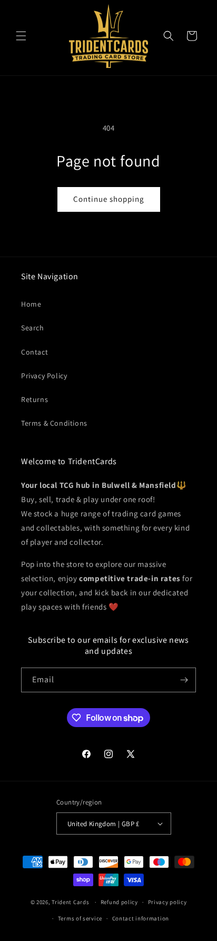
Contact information (140, 918)
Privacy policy (167, 902)
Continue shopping (108, 199)
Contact (34, 352)
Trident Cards (70, 902)
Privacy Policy (44, 375)
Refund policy (119, 902)
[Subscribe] (183, 680)
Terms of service (80, 918)
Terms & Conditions (54, 423)
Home (31, 304)
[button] (21, 35)
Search (32, 327)
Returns (34, 399)
